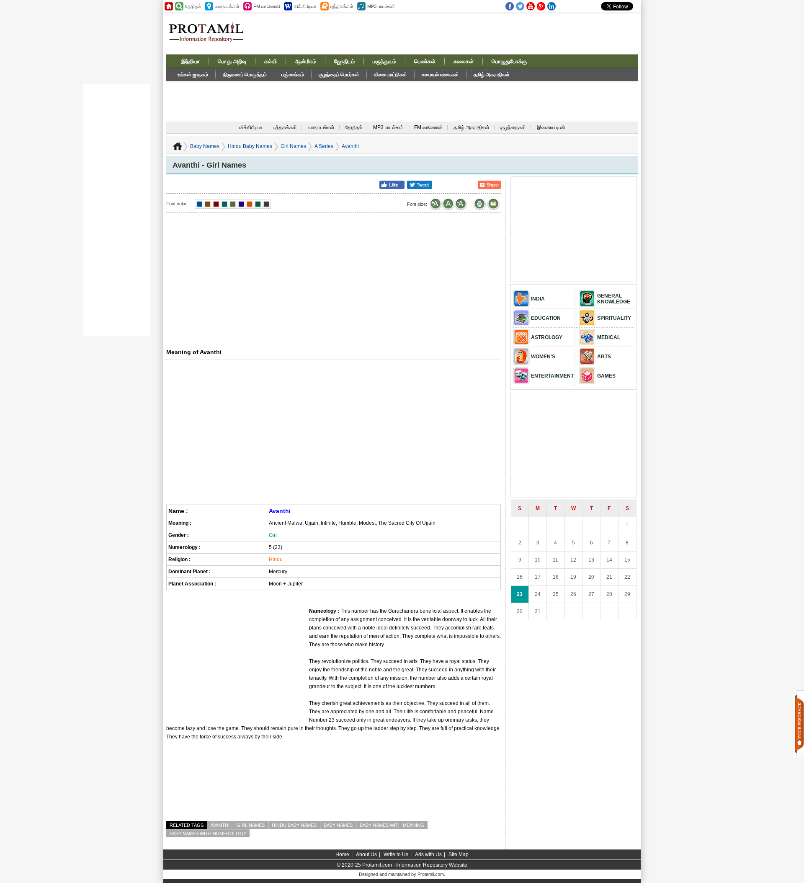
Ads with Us (428, 854)
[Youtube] (530, 6)
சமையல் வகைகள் (440, 75)
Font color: (177, 203)
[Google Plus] (541, 6)
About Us (366, 854)
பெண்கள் (425, 61)
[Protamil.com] (169, 6)
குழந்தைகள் (513, 127)
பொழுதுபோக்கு (509, 61)
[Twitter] (520, 6)
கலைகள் (464, 61)
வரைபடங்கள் (321, 127)
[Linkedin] (551, 6)
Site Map (458, 854)
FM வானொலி (428, 127)
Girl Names (293, 146)
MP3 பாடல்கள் (388, 127)
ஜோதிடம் (344, 61)
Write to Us (396, 854)
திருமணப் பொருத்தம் (245, 75)
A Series (323, 146)
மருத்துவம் (384, 61)
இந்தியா (190, 61)
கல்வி (270, 61)
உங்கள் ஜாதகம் (193, 75)
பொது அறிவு (232, 61)
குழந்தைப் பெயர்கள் (339, 75)
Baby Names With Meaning (392, 825)
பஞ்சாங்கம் (292, 75)
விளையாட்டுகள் (390, 75)
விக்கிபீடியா (250, 127)
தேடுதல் (353, 127)
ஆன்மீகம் (305, 61)
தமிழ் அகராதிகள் (492, 75)
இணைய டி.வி (551, 127)
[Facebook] (509, 6)
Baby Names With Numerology (208, 833)
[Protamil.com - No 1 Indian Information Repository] (209, 37)
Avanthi (220, 825)
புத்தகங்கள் (285, 127)
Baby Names (204, 146)
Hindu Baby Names (250, 146)
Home (342, 854)
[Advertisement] (465, 33)
